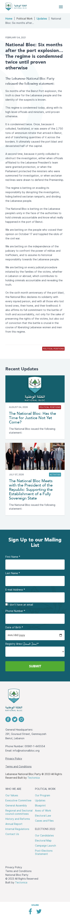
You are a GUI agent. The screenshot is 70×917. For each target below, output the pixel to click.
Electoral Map (43, 840)
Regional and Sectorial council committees (18, 812)
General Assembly (16, 805)
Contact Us (12, 834)
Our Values (11, 795)
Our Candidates (44, 835)
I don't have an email (20, 604)
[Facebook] (30, 913)
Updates (42, 18)
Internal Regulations (17, 829)
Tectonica (33, 777)
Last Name (12, 573)
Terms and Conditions (18, 766)
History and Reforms (17, 818)
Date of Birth (14, 627)
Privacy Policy (13, 758)
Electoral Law (43, 815)
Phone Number (15, 611)
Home (8, 18)
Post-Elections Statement (44, 852)
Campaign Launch (45, 845)
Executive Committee (18, 800)
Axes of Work (43, 810)
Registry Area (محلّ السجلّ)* (22, 643)
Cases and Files (44, 820)
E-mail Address (15, 589)
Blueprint (40, 805)
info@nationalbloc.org (26, 750)
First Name (12, 556)
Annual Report (13, 824)
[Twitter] (38, 912)
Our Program (42, 795)
